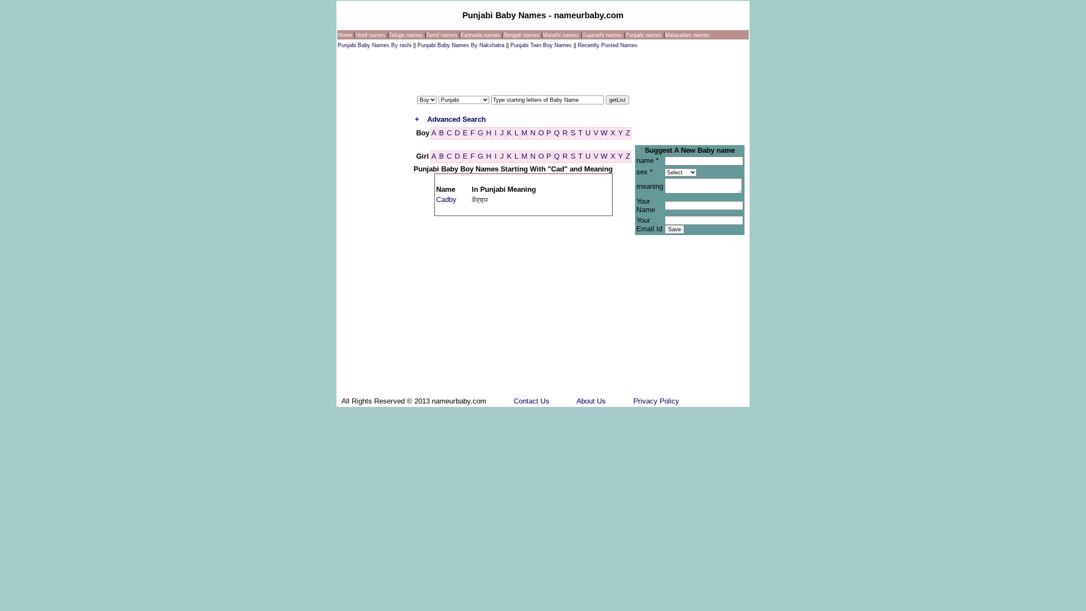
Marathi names (562, 35)
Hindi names (371, 35)
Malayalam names (687, 35)
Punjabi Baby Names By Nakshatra (461, 45)
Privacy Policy (656, 401)
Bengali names (522, 35)
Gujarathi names (603, 35)
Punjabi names (644, 35)
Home (346, 35)
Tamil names (442, 35)
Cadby (446, 200)
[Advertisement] (492, 70)
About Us (592, 401)
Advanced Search (456, 119)
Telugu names (407, 35)
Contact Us (532, 401)
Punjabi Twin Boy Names (542, 45)
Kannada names (481, 35)
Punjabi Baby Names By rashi (375, 45)
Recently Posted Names (608, 45)
